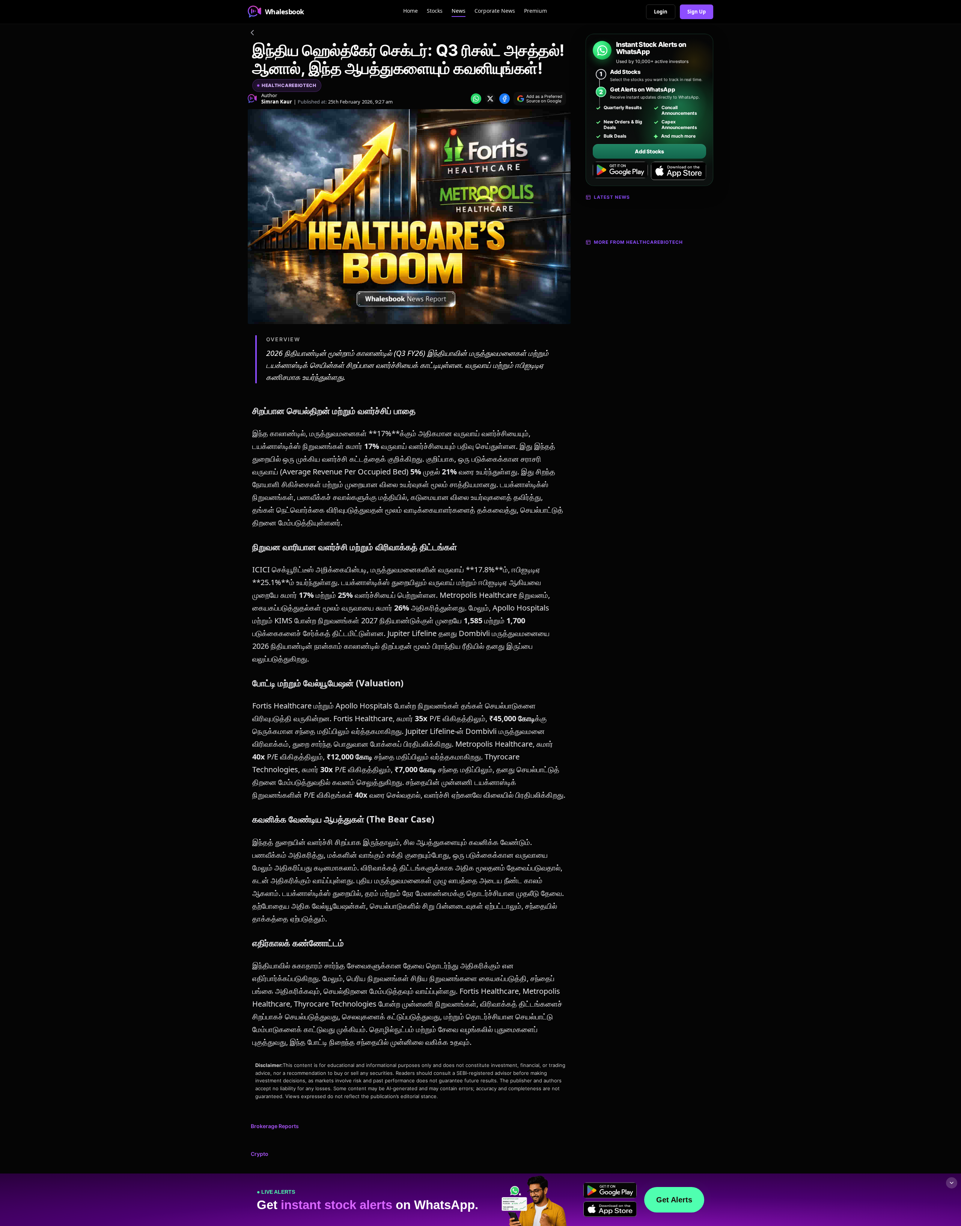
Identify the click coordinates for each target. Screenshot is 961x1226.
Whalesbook (284, 11)
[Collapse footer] (951, 1182)
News (458, 10)
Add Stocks (649, 151)
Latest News (612, 197)
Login (660, 11)
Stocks (435, 10)
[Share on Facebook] (504, 98)
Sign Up (696, 11)
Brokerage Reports (275, 1126)
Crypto (259, 1154)
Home (410, 10)
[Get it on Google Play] (620, 171)
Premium (535, 10)
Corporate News (494, 10)
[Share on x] (490, 98)
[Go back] (252, 33)
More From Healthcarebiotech (638, 242)
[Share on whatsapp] (476, 98)
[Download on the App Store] (678, 171)
